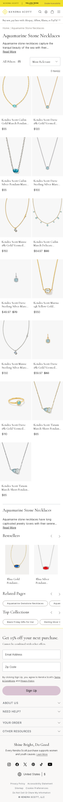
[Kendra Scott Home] (11, 3)
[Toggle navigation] (57, 12)
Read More (9, 51)
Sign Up (31, 690)
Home (6, 28)
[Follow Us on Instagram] (9, 765)
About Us (10, 703)
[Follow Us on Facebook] (17, 765)
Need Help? (12, 711)
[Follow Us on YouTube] (50, 765)
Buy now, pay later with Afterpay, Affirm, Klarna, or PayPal (30, 20)
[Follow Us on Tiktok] (41, 765)
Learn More (42, 754)
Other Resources (17, 731)
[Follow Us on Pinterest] (33, 765)
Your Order (12, 722)
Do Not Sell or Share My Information (32, 792)
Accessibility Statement (40, 783)
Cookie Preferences (37, 788)
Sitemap (19, 788)
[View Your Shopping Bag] (52, 11)
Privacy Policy (27, 681)
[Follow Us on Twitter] (26, 765)
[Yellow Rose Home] (32, 3)
